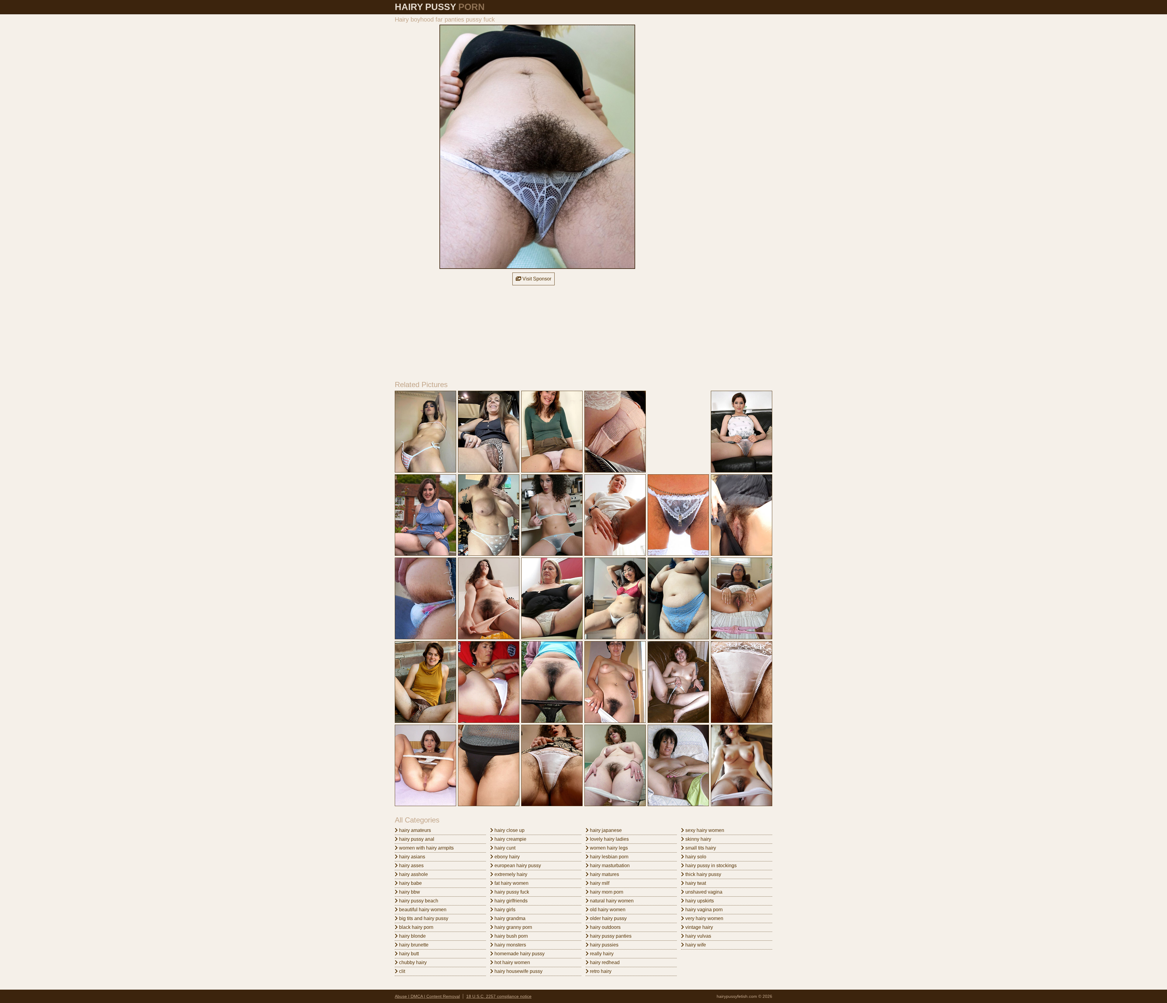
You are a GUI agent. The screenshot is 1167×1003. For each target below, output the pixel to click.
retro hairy (600, 971)
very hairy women (703, 918)
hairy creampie (509, 839)
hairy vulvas (697, 936)
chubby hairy (412, 962)
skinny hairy (697, 839)
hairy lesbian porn (608, 856)
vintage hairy (698, 927)
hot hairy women (511, 962)
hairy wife (695, 944)
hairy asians (411, 856)
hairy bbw (409, 892)
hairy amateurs (414, 830)
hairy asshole (413, 874)
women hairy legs (608, 847)
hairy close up (509, 830)
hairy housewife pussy (517, 971)
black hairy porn (415, 927)
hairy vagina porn (703, 909)
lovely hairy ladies (609, 839)
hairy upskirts (699, 900)
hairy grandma (509, 918)
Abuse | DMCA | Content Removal (427, 996)
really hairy (601, 953)
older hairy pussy (608, 918)
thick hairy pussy (702, 874)
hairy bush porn (510, 936)
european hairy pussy (517, 865)
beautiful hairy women (422, 909)
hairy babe (410, 883)
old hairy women (607, 909)
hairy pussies (603, 944)
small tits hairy (700, 847)
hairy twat (695, 883)
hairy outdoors (605, 927)
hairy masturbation (609, 865)
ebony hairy (506, 856)
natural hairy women (611, 900)
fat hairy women (510, 883)
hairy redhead (604, 962)
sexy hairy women (704, 830)
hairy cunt (504, 847)
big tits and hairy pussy (423, 918)
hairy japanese (605, 830)
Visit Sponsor (536, 278)
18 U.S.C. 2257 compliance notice (499, 996)
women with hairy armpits (426, 847)
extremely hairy (510, 874)
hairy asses (411, 865)
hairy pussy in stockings (710, 865)
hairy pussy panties (610, 936)
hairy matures (604, 874)
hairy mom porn (606, 892)
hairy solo (695, 856)
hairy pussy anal (416, 839)
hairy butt (408, 953)
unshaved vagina (703, 892)
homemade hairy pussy (519, 953)
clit (401, 971)
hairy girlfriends (510, 900)
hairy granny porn (512, 927)
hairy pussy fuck (511, 892)
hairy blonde (412, 936)
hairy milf (599, 883)
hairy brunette (413, 944)
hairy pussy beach (418, 900)
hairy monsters (509, 944)
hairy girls (504, 909)
